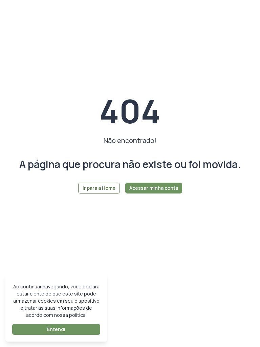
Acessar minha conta (153, 188)
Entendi (56, 329)
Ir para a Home (99, 188)
